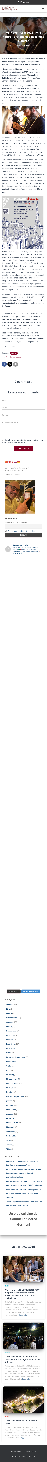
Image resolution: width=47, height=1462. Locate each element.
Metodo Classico (12, 1083)
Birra (8, 1009)
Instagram (21, 2)
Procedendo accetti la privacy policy (21, 531)
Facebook (18, 2)
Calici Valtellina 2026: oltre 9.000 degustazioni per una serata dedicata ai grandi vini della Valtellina (23, 1193)
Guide (8, 1066)
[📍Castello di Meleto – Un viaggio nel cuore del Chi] (23, 891)
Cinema (9, 1013)
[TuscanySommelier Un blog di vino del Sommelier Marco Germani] (10, 8)
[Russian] (15, 462)
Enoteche (9, 1040)
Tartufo (9, 1145)
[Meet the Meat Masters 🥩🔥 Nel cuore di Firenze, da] (23, 567)
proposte (9, 1114)
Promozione (11, 1110)
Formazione (11, 1061)
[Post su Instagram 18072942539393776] (23, 653)
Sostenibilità (11, 1136)
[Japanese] (12, 462)
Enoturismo (10, 1044)
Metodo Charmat (12, 1079)
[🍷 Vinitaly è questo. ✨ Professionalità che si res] (23, 589)
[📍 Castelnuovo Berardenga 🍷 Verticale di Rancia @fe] (23, 934)
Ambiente (9, 1005)
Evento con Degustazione (15, 1057)
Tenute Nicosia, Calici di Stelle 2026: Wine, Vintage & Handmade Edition (22, 1359)
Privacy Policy (16, 1451)
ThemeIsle (31, 1456)
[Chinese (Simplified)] (6, 462)
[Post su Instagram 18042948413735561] (23, 632)
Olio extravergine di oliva (15, 1096)
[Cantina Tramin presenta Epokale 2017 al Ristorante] (23, 804)
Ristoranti (10, 1127)
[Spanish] (18, 462)
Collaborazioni (11, 1018)
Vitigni (8, 1149)
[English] (9, 462)
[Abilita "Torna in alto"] (42, 1457)
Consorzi (9, 1022)
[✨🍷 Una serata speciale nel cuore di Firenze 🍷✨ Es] (23, 610)
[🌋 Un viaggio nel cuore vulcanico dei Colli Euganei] (23, 761)
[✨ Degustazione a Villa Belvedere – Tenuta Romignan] (23, 848)
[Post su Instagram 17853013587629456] (23, 675)
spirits (8, 1140)
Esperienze (10, 1048)
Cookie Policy (31, 1451)
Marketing (10, 1075)
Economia (10, 1035)
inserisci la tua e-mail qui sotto (16, 523)
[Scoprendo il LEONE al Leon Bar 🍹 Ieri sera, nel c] (23, 977)
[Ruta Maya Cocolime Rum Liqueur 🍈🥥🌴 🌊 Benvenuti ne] (23, 783)
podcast (9, 1101)
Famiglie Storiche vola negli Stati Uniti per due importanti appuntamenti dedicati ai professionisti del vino (23, 1173)
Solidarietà (10, 1132)
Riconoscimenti (12, 1123)
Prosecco (10, 1118)
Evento (13, 353)
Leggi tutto (23, 1315)
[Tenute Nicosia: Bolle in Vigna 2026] (23, 1400)
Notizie (9, 1092)
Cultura (9, 1026)
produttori (10, 1105)
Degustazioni (10, 357)
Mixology (9, 1088)
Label (8, 1070)
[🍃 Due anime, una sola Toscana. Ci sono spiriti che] (23, 718)
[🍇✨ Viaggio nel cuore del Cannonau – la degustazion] (23, 826)
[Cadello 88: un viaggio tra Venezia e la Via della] (23, 869)
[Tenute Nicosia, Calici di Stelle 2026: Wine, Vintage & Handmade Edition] (23, 1336)
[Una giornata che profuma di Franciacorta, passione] (23, 740)
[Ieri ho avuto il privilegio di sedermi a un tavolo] (23, 956)
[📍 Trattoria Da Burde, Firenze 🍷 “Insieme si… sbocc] (23, 912)
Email (27, 2)
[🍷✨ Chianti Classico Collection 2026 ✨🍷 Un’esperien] (23, 697)
